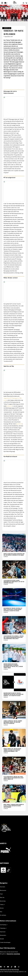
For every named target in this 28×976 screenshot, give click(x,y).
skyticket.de (19, 424)
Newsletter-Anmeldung (13, 954)
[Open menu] (2, 3)
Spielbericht (10, 406)
